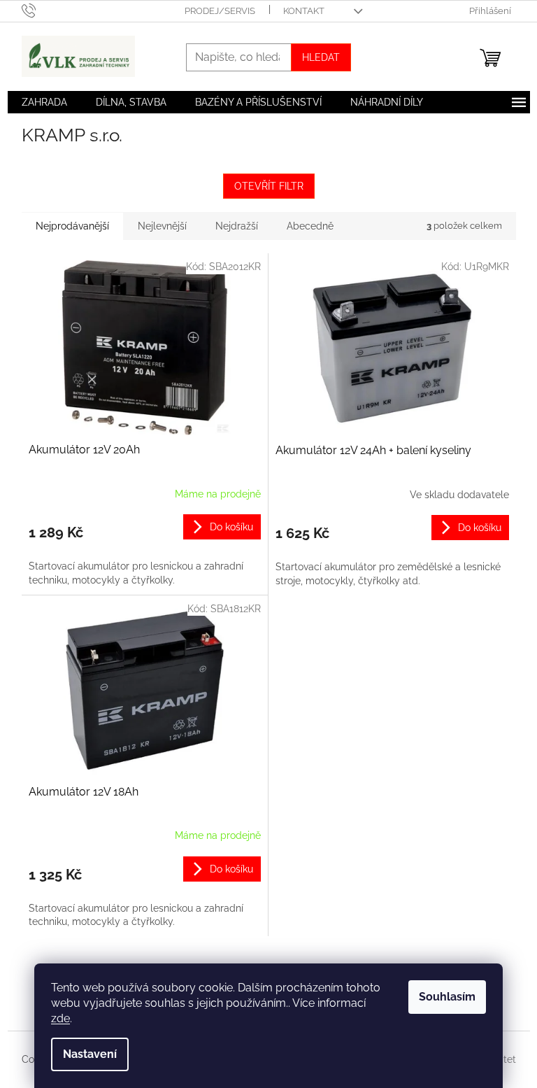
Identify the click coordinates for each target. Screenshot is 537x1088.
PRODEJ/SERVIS (220, 11)
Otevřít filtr (268, 186)
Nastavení (90, 1054)
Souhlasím (447, 996)
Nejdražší (236, 226)
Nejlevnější (162, 226)
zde (60, 1018)
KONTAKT (303, 11)
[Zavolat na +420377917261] (42, 10)
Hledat (321, 57)
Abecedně (310, 226)
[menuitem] (44, 102)
